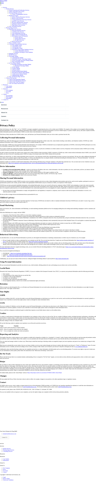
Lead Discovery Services (18, 32)
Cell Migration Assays (17, 48)
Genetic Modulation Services (22, 51)
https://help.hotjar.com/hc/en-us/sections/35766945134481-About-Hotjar (45, 372)
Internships (8, 98)
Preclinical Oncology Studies (22, 65)
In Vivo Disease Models (14, 63)
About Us (5, 88)
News (7, 93)
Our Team (8, 91)
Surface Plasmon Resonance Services (21, 17)
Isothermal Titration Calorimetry (19, 23)
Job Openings (9, 95)
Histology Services (13, 53)
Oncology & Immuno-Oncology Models (21, 64)
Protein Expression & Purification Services (19, 10)
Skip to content (3, 0)
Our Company (9, 90)
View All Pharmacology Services (17, 76)
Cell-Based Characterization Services (18, 44)
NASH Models (15, 67)
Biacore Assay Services (17, 18)
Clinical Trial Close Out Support (16, 82)
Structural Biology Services (15, 13)
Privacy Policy (6, 478)
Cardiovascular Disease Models (19, 74)
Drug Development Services (18, 30)
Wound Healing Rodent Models (19, 71)
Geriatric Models (16, 68)
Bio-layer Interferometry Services (20, 22)
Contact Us (5, 99)
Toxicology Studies (13, 56)
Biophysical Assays (13, 15)
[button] (4, 437)
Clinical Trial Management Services (17, 80)
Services (5, 7)
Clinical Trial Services (11, 78)
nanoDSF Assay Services (18, 21)
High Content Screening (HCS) (19, 34)
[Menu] (0, 5)
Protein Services (10, 8)
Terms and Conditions (8, 480)
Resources (5, 84)
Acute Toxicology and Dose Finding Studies (22, 60)
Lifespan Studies (16, 70)
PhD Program (9, 97)
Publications (9, 87)
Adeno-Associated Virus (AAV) (16, 11)
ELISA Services (19, 37)
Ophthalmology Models (17, 75)
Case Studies (9, 86)
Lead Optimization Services (18, 33)
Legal (4, 477)
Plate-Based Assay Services (18, 25)
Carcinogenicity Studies (17, 57)
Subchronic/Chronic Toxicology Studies (21, 59)
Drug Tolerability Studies (18, 61)
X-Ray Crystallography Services (19, 14)
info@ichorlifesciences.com (9, 433)
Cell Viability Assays (17, 45)
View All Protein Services (15, 26)
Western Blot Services (20, 38)
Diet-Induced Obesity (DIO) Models (20, 72)
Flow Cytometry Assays (14, 42)
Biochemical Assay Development (20, 36)
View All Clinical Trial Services (16, 83)
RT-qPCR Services (19, 40)
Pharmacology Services (11, 27)
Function (16, 326)
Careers (5, 94)
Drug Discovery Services (15, 29)
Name (1, 326)
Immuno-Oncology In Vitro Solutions (24, 52)
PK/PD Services (13, 55)
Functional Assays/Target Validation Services (22, 49)
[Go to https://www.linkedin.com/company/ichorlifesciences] (48, 482)
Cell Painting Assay (16, 46)
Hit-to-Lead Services (17, 41)
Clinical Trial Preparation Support (17, 79)
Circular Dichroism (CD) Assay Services (21, 19)
